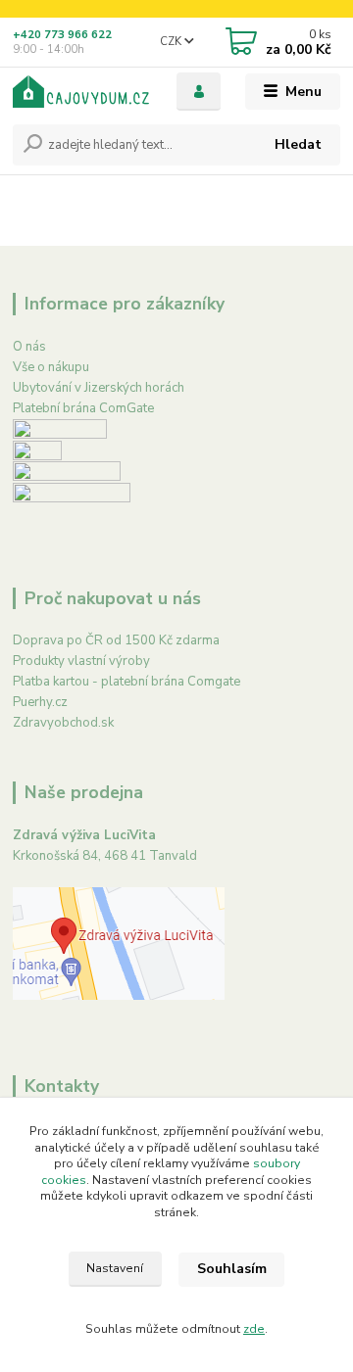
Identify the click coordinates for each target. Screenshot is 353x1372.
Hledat (298, 144)
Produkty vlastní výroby (81, 661)
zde (254, 1329)
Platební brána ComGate (83, 408)
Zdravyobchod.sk (63, 723)
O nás (29, 346)
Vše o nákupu (51, 367)
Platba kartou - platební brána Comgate (126, 681)
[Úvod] (81, 91)
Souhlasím (232, 1268)
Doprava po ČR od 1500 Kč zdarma (116, 640)
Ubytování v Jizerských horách (98, 388)
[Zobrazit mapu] (119, 942)
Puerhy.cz (40, 702)
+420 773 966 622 (62, 34)
